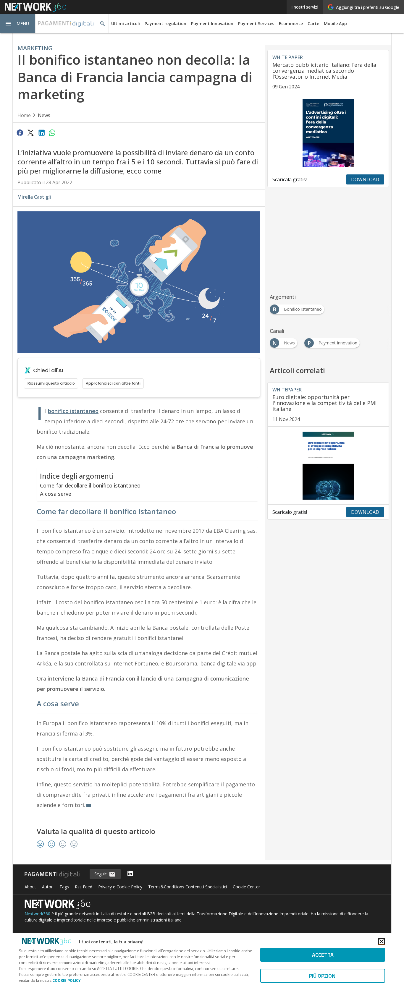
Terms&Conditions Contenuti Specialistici (187, 887)
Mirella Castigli (34, 197)
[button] (17, 23)
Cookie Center (246, 887)
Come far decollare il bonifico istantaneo (90, 485)
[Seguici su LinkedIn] (130, 874)
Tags (64, 887)
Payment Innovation (212, 23)
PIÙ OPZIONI (323, 976)
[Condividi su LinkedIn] (41, 132)
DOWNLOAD (365, 179)
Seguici (101, 874)
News (44, 115)
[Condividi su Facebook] (20, 132)
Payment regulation (165, 23)
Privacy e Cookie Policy (120, 887)
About (30, 887)
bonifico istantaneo (73, 410)
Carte (313, 23)
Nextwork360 (37, 913)
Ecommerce (291, 23)
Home (24, 115)
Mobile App (335, 23)
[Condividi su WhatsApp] (52, 132)
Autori (48, 887)
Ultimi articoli (125, 23)
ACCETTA (323, 955)
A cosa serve (55, 493)
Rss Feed (83, 887)
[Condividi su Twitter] (30, 132)
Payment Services (256, 23)
